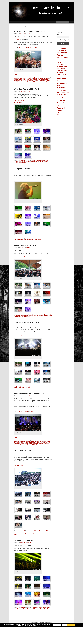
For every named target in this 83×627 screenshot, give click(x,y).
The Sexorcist (20, 387)
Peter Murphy (27, 386)
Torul (31, 609)
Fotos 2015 (23, 530)
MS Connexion (62, 83)
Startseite (16, 22)
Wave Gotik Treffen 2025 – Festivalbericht (30, 31)
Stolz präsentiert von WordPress (46, 622)
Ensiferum (64, 59)
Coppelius (64, 52)
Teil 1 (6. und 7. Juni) (22, 47)
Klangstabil (38, 79)
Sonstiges (47, 22)
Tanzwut (65, 98)
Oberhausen (32, 238)
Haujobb (38, 385)
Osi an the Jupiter (40, 80)
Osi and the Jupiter (37, 161)
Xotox (21, 82)
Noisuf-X (35, 80)
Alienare (42, 236)
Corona (60, 55)
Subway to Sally (17, 444)
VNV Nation (40, 609)
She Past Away (35, 443)
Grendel (24, 608)
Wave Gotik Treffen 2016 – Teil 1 (26, 322)
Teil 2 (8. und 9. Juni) (32, 47)
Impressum (16, 616)
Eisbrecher (46, 441)
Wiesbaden (66, 112)
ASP (66, 50)
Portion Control (33, 386)
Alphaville (45, 77)
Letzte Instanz (23, 80)
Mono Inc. (36, 315)
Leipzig (23, 36)
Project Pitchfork (39, 386)
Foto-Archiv (36, 22)
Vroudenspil (44, 81)
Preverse (24, 443)
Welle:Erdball (60, 113)
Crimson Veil (35, 78)
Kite (35, 79)
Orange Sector (37, 238)
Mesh (29, 238)
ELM (18, 238)
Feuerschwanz (60, 61)
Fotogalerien (29, 22)
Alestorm (59, 49)
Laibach (28, 608)
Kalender (41, 22)
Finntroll (15, 79)
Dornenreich (65, 57)
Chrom (45, 236)
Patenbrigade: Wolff (20, 386)
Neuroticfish (40, 315)
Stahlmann (29, 81)
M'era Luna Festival (61, 76)
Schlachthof (63, 89)
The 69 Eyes (34, 81)
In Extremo (58, 70)
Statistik (59, 92)
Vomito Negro (44, 609)
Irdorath (41, 385)
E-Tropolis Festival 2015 (23, 540)
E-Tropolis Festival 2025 (23, 168)
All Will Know (64, 49)
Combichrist (30, 78)
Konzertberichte (24, 77)
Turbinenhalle (38, 239)
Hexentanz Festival (63, 66)
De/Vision (44, 607)
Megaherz (32, 315)
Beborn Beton (22, 441)
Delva (39, 78)
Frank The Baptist (20, 442)
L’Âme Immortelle (36, 442)
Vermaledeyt (39, 81)
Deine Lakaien (40, 441)
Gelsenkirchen (26, 442)
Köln (29, 315)
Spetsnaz (25, 81)
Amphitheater (16, 441)
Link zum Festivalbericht (19, 102)
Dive (23, 315)
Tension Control (25, 239)
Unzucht (30, 444)
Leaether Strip (46, 385)
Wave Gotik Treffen (22, 162)
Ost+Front (46, 80)
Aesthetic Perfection (36, 236)
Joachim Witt (31, 79)
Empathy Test (21, 238)
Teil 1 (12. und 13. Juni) (23, 411)
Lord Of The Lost (47, 531)
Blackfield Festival (28, 441)
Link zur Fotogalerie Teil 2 (19, 100)
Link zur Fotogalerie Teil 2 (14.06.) (21, 464)
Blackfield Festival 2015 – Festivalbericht (30, 393)
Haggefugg (24, 79)
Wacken (63, 100)
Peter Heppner (46, 315)
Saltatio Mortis (61, 87)
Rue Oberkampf (48, 238)
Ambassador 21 (35, 607)
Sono (44, 443)
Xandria (18, 82)
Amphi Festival (46, 314)
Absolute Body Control (44, 440)
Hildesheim (59, 68)
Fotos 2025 (23, 160)
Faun (67, 59)
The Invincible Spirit (32, 239)
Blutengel (20, 315)
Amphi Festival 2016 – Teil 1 (25, 245)
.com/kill (35, 440)
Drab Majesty (42, 78)
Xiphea (37, 444)
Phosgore (42, 608)
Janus (28, 79)
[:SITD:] (35, 77)
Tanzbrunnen (25, 316)
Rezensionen (22, 22)
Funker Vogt (19, 79)
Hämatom (64, 68)
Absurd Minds (40, 77)
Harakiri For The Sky (60, 64)
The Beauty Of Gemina (24, 444)
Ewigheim (26, 315)
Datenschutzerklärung (35, 622)
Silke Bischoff (20, 81)
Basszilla (15, 78)
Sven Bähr (28, 33)
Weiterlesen (17, 74)
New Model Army (30, 80)
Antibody (48, 77)
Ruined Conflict (45, 386)
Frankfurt (60, 63)
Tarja (29, 316)
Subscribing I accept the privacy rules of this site (63, 40)
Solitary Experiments (22, 609)
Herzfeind (31, 442)
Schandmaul (59, 89)
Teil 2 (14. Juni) (32, 411)
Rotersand (43, 238)
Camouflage (20, 78)
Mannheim (61, 78)
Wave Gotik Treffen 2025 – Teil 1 (26, 89)
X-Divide (33, 444)
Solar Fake (16, 239)
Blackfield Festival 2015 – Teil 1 (26, 451)
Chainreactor (25, 78)
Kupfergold (43, 79)
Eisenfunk (47, 78)
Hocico (26, 238)
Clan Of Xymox (35, 441)
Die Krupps (34, 385)
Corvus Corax (60, 57)
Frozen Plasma (20, 608)
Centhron (40, 607)
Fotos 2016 (23, 314)
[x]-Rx (33, 314)
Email (58, 34)
